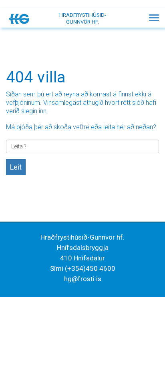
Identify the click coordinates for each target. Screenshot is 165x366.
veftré (81, 127)
